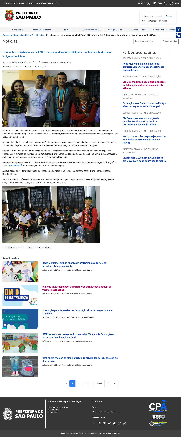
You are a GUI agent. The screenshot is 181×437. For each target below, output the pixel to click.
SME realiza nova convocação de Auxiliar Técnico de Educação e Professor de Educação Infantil (141, 121)
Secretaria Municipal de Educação (18, 35)
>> (108, 383)
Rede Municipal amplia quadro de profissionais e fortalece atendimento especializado (143, 66)
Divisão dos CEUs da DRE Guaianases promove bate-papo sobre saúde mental (144, 159)
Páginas (152, 21)
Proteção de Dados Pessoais (165, 30)
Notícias (163, 21)
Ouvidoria (29, 3)
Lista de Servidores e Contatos (106, 412)
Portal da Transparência (44, 3)
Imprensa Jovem (43, 247)
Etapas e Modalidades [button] (41, 30)
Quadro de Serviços (140, 30)
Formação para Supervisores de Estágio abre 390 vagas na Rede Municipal (145, 105)
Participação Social (115, 30)
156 (95, 407)
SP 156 (57, 3)
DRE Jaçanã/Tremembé (13, 247)
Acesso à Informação (91, 30)
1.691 (99, 383)
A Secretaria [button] (17, 30)
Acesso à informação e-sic (14, 3)
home (30, 247)
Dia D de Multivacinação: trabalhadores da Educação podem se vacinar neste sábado (144, 85)
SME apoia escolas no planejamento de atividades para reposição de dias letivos (144, 139)
